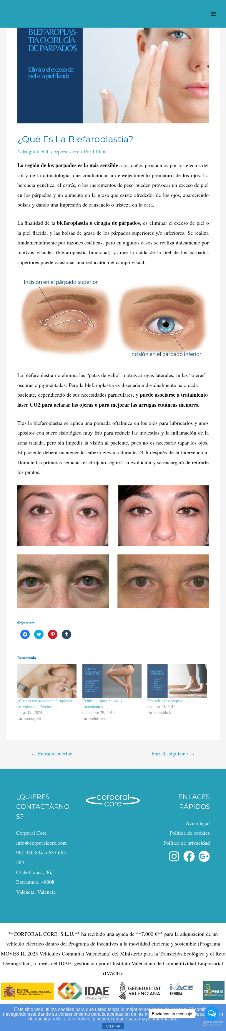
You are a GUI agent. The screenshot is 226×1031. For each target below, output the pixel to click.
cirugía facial (34, 151)
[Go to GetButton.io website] (211, 1025)
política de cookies (70, 1018)
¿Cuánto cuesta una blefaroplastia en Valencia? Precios (45, 703)
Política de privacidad (186, 842)
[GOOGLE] (204, 856)
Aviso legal (198, 823)
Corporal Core (31, 832)
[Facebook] (189, 856)
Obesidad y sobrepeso (165, 700)
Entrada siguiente (173, 753)
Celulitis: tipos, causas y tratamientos (102, 703)
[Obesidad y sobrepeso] (177, 681)
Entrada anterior (52, 753)
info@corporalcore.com (41, 842)
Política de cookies (190, 832)
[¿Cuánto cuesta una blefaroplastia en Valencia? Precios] (47, 681)
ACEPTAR (113, 1026)
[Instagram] (174, 856)
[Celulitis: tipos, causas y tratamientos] (112, 681)
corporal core (65, 151)
